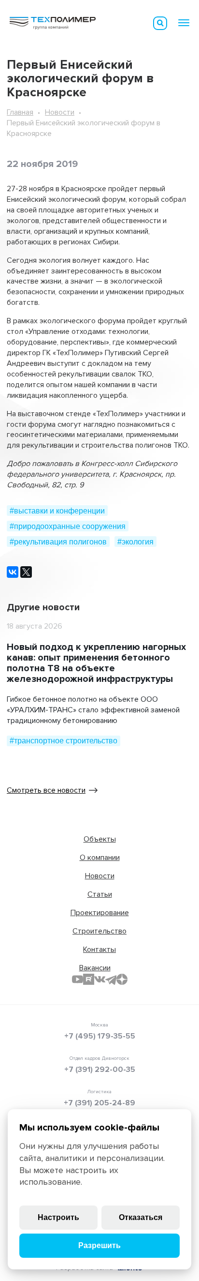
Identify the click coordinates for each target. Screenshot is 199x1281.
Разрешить (99, 1245)
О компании (100, 857)
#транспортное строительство (63, 741)
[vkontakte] (99, 979)
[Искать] (160, 23)
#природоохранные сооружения (68, 526)
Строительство (99, 931)
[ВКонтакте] (12, 572)
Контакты (99, 949)
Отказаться (140, 1217)
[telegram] (110, 979)
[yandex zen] (122, 979)
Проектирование (100, 913)
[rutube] (88, 979)
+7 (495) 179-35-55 (99, 1036)
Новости (59, 112)
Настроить (58, 1217)
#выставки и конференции (57, 511)
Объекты (100, 839)
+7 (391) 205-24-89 (99, 1103)
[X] (26, 572)
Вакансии (95, 968)
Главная (20, 112)
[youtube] (77, 979)
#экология (135, 542)
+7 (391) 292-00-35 (99, 1069)
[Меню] (183, 22)
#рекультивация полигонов (58, 542)
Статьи (99, 894)
